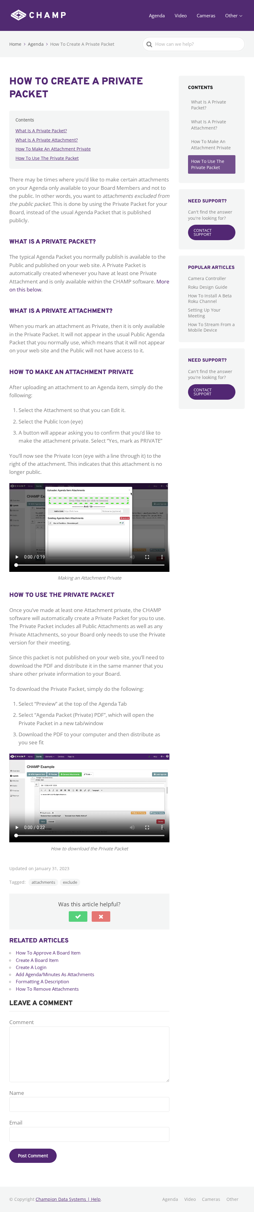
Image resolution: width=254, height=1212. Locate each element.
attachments (43, 882)
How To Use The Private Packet (47, 158)
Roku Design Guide (207, 287)
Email (15, 1122)
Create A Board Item (37, 960)
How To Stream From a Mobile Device (211, 327)
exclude (70, 882)
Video (181, 15)
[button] (78, 916)
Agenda (157, 15)
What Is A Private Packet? (41, 131)
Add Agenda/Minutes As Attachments (55, 974)
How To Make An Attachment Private (53, 149)
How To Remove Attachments (47, 989)
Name (16, 1092)
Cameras (206, 15)
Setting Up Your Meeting (204, 312)
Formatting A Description (42, 981)
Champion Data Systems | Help (68, 1199)
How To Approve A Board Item (48, 953)
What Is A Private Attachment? (46, 140)
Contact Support (203, 232)
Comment (21, 1022)
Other (231, 15)
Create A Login (31, 967)
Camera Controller (207, 278)
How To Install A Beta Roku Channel (210, 298)
